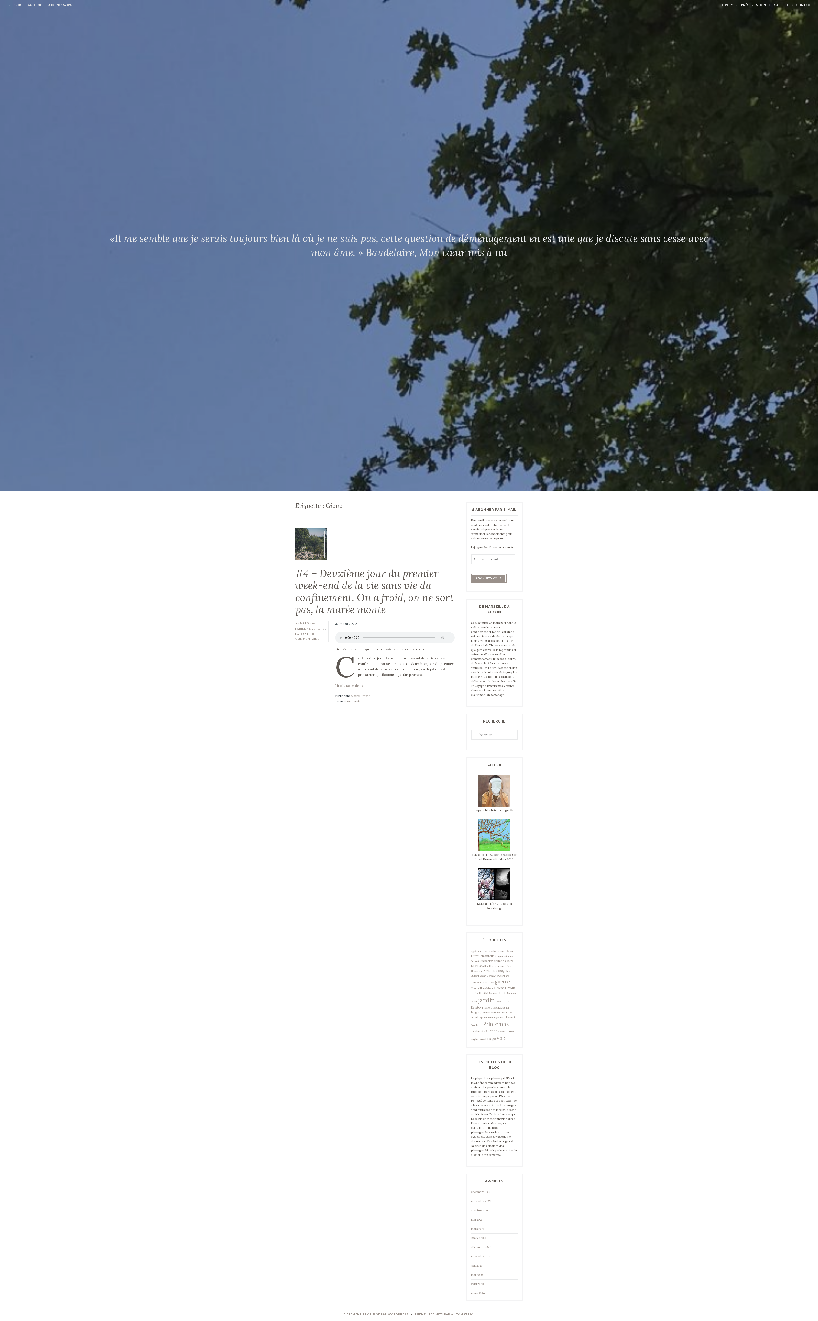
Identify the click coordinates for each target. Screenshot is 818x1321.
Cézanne (501, 966)
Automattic (462, 1314)
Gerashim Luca (479, 982)
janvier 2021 (478, 1238)
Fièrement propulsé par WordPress (376, 1314)
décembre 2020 (481, 1247)
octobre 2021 (479, 1210)
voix (502, 1038)
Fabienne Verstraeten (315, 628)
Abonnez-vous (489, 578)
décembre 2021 (481, 1192)
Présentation (753, 5)
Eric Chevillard (501, 975)
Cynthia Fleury (488, 966)
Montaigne (493, 1017)
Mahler (486, 1012)
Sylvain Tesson (506, 1031)
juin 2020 (477, 1266)
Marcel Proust (360, 696)
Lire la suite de (349, 685)
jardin (357, 701)
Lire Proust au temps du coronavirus (40, 5)
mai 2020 (477, 1275)
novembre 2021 (481, 1201)
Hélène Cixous (505, 988)
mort (503, 1017)
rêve (483, 1031)
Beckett (475, 961)
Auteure (781, 5)
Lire (725, 5)
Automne (508, 956)
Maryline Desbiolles (501, 1012)
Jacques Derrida (497, 992)
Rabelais (475, 1031)
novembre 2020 (481, 1256)
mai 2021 (476, 1219)
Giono (348, 701)
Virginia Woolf (478, 1039)
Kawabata (503, 1007)
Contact (804, 5)
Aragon (499, 956)
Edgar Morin (486, 975)
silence (492, 1031)
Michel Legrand (479, 1017)
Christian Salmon (492, 961)
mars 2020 (478, 1293)
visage (491, 1039)
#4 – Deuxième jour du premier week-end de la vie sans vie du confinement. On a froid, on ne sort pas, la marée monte (374, 591)
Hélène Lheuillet (479, 992)
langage (476, 1012)
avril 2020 (477, 1284)
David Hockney (493, 971)
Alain (488, 951)
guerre (502, 981)
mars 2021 (477, 1229)
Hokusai (475, 988)
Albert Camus (498, 951)
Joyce (498, 1001)
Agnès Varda (478, 951)
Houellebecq (487, 988)
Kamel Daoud (491, 1007)
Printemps (496, 1024)
